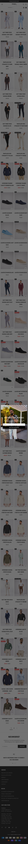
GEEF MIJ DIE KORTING (14, 427)
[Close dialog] (26, 406)
